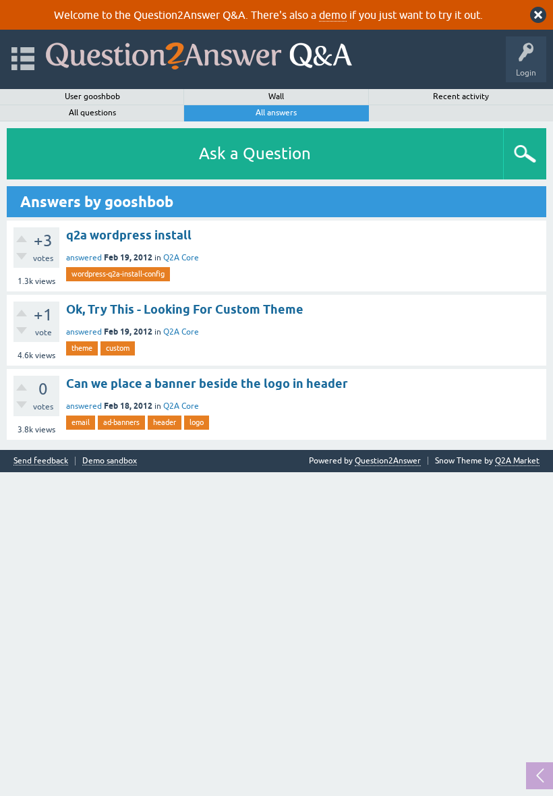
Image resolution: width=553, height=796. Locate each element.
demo (333, 15)
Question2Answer (388, 460)
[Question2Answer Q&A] (199, 52)
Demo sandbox (109, 461)
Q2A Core (181, 257)
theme (81, 348)
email (80, 422)
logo (197, 422)
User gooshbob (92, 96)
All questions (92, 112)
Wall (276, 96)
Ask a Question (255, 153)
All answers (276, 112)
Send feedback (40, 461)
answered (84, 257)
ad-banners (121, 422)
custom (117, 348)
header (164, 422)
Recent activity (461, 96)
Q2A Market (517, 460)
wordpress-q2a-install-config (118, 274)
